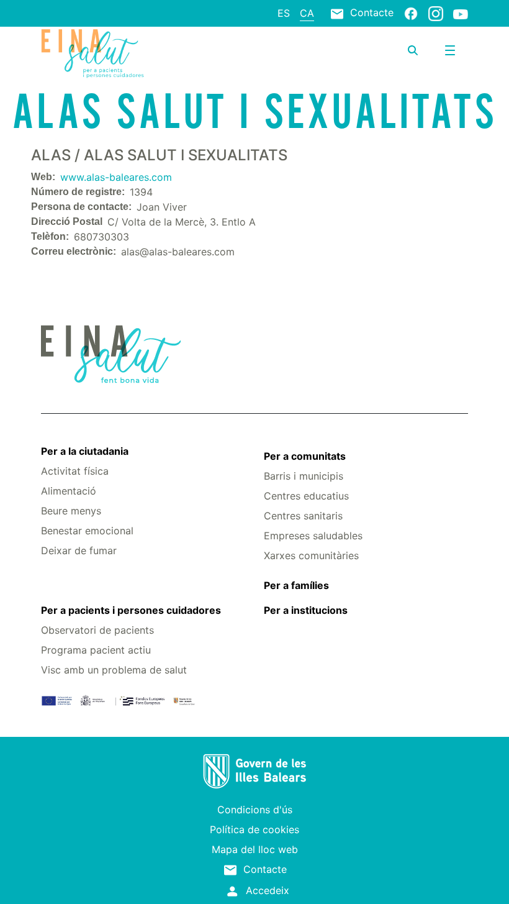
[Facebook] (410, 13)
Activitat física (75, 471)
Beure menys (71, 511)
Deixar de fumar (79, 550)
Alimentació (68, 491)
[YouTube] (460, 13)
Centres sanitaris (303, 515)
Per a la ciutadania (84, 451)
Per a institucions (306, 610)
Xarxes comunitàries (311, 555)
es (283, 13)
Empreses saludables (313, 535)
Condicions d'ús (254, 809)
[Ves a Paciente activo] (112, 53)
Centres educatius (306, 496)
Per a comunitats (305, 456)
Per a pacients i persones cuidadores (131, 610)
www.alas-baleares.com (116, 177)
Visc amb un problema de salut (114, 670)
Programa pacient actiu (96, 650)
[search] (412, 50)
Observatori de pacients (97, 630)
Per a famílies (296, 585)
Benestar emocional (87, 530)
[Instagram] (435, 13)
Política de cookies (254, 829)
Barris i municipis (303, 476)
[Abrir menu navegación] (450, 50)
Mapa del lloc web (255, 849)
